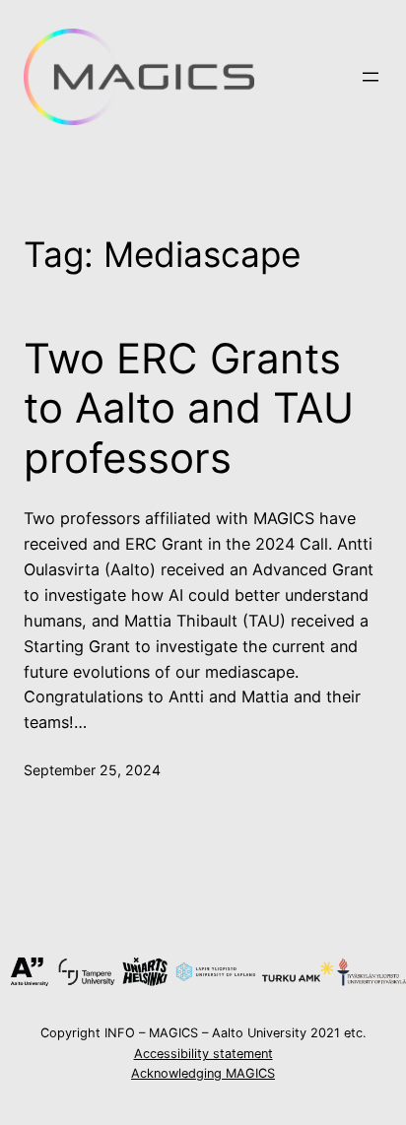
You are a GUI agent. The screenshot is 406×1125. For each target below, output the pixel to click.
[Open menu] (370, 77)
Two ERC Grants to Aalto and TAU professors (189, 408)
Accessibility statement (203, 1053)
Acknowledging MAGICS (203, 1073)
